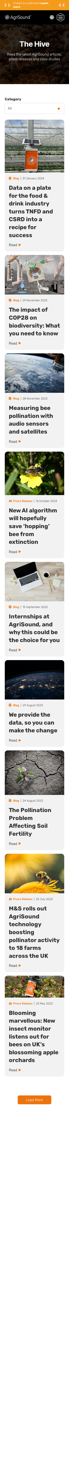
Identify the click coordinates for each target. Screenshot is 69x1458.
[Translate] (52, 18)
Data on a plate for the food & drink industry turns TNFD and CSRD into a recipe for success (31, 211)
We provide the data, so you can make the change (33, 722)
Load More (34, 1100)
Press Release (22, 501)
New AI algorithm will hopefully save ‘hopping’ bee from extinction (33, 526)
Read (13, 245)
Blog (16, 178)
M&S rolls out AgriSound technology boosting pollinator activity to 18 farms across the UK (34, 932)
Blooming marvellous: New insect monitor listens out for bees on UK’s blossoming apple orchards (33, 1037)
